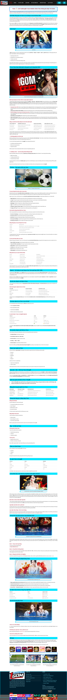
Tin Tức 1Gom (20, 2)
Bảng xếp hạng (43, 2)
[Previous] (9, 662)
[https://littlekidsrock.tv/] (4, 2)
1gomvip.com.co (22, 631)
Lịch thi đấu (50, 2)
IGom (10, 680)
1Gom (11, 2)
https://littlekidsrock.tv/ (14, 546)
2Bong (15, 2)
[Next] (57, 662)
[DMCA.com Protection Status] (50, 691)
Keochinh (27, 2)
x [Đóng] (11, 693)
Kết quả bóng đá (34, 2)
